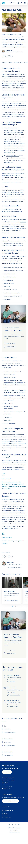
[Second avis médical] (14, 703)
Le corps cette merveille (9, 745)
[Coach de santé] (14, 691)
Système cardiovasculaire (9, 732)
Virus (5, 725)
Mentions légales (14, 830)
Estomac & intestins (8, 738)
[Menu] (25, 3)
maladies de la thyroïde (10, 385)
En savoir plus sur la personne (14, 564)
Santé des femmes (8, 752)
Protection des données (14, 832)
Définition (4, 62)
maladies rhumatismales (16, 382)
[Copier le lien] (3, 56)
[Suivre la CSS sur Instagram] (9, 824)
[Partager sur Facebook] (7, 56)
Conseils (10, 62)
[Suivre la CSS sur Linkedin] (19, 824)
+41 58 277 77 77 (6, 788)
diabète (6, 382)
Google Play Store (11, 346)
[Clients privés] (3, 3)
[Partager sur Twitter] (11, 56)
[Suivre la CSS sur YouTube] (15, 824)
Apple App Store (11, 343)
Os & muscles (7, 729)
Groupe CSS (7, 817)
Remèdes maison (18, 62)
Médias (6, 813)
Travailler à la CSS (8, 810)
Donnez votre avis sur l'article (14, 567)
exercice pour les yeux (12, 155)
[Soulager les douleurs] (14, 678)
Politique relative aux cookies (14, 827)
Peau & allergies (7, 742)
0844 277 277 (5, 784)
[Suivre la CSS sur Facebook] (12, 824)
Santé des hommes (8, 755)
